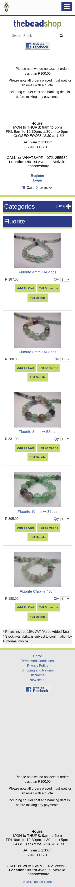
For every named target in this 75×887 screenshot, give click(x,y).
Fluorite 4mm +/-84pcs (37, 272)
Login (37, 180)
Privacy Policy (37, 665)
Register (37, 175)
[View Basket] (23, 187)
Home (37, 656)
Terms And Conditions (37, 661)
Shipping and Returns (37, 670)
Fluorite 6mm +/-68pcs (37, 352)
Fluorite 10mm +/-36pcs (37, 511)
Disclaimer (37, 675)
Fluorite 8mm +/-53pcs (37, 432)
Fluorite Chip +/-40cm (38, 591)
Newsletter (37, 680)
